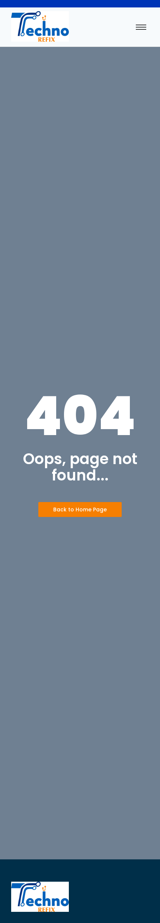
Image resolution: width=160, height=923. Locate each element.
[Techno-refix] (40, 26)
